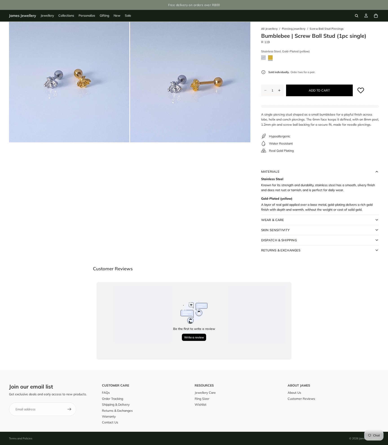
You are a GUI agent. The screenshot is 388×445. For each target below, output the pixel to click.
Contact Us (110, 422)
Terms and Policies (20, 438)
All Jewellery (269, 28)
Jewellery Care (205, 393)
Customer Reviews (301, 399)
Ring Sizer (202, 399)
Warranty (109, 416)
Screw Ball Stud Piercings (327, 28)
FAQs (106, 393)
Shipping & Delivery (116, 405)
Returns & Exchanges (117, 411)
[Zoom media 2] (190, 82)
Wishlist (200, 405)
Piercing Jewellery (293, 28)
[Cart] (376, 16)
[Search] (357, 16)
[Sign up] (69, 409)
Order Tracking (112, 399)
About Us (294, 393)
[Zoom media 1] (69, 82)
